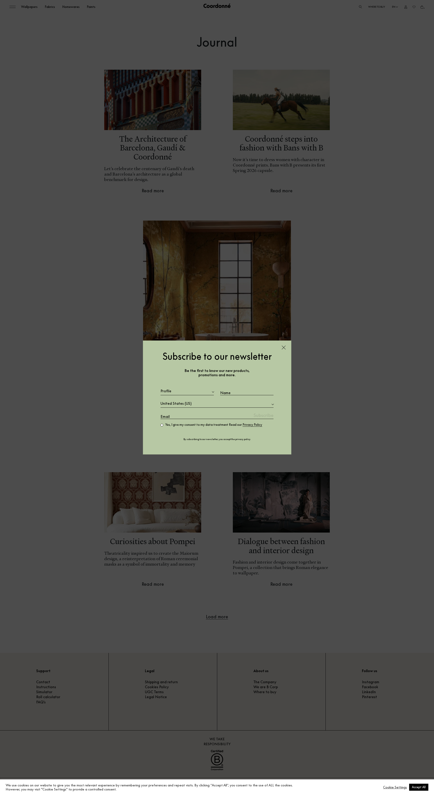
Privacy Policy (252, 425)
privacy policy (242, 439)
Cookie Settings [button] (395, 787)
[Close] (284, 347)
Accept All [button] (419, 787)
